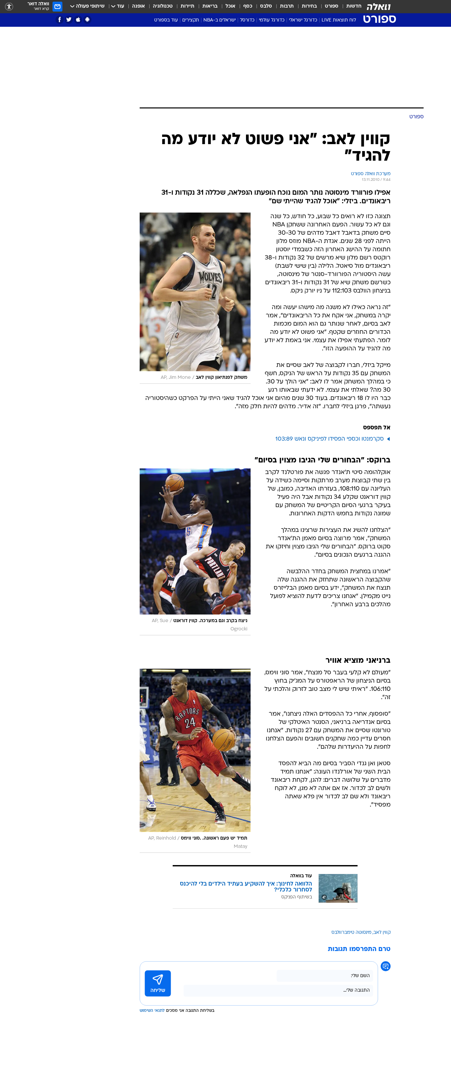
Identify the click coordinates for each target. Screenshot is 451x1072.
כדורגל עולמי (272, 20)
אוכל (230, 6)
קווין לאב (382, 933)
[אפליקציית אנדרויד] (87, 20)
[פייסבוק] (59, 20)
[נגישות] (9, 7)
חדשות (354, 6)
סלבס (266, 6)
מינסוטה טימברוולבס (351, 933)
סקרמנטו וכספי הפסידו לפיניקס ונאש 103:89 (329, 439)
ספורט (331, 6)
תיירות (187, 6)
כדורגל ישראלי (303, 20)
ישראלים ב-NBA (219, 20)
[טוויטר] (69, 20)
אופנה (138, 6)
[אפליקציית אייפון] (78, 20)
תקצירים (190, 20)
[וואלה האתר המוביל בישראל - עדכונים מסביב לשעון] (379, 6)
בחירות (309, 6)
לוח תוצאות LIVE (339, 20)
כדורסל (247, 20)
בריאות (210, 6)
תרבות (287, 6)
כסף (247, 6)
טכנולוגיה (163, 6)
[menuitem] (350, 6)
